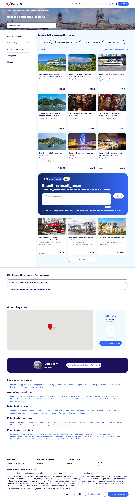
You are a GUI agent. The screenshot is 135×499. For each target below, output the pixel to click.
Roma (12, 422)
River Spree (29, 399)
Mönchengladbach (37, 385)
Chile (49, 411)
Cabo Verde (69, 411)
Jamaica (116, 411)
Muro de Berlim (16, 399)
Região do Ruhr (82, 385)
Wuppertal (23, 385)
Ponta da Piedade (16, 439)
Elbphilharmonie (95, 399)
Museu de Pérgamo (66, 399)
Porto (64, 422)
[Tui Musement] (15, 4)
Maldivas (44, 413)
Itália (108, 411)
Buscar (119, 196)
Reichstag (117, 399)
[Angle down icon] (25, 36)
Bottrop (94, 385)
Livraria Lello (99, 437)
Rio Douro (88, 437)
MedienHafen (51, 396)
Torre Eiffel (79, 434)
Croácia (100, 411)
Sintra (41, 425)
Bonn (42, 387)
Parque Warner (16, 437)
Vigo (48, 425)
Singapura (72, 413)
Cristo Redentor (114, 437)
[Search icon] (72, 4)
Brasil (32, 411)
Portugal (62, 413)
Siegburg (33, 387)
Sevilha (119, 422)
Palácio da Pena (45, 434)
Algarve (91, 422)
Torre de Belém (77, 439)
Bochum (13, 387)
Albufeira (110, 422)
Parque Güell (15, 434)
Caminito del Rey (29, 434)
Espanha (91, 411)
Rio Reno (47, 10)
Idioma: (100, 463)
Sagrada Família (62, 439)
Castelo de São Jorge (103, 434)
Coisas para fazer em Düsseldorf (33, 10)
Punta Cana (24, 425)
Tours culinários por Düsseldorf (70, 396)
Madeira (13, 425)
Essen (71, 385)
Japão (12, 413)
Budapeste (73, 422)
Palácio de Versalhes (44, 437)
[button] (45, 42)
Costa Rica (58, 411)
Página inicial (11, 10)
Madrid (31, 422)
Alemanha (19, 10)
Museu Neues (81, 399)
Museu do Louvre (47, 439)
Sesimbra (65, 425)
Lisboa (55, 422)
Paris (48, 422)
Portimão (100, 422)
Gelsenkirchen (114, 385)
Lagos (34, 425)
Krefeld (13, 385)
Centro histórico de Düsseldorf (31, 396)
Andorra (13, 411)
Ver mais (82, 260)
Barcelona (21, 422)
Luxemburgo (22, 413)
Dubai (82, 422)
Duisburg (50, 385)
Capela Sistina (32, 439)
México (53, 413)
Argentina (23, 411)
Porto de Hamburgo (17, 401)
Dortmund (23, 387)
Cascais (56, 425)
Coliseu (89, 434)
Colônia (103, 385)
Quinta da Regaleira (73, 437)
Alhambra (59, 437)
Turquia (82, 413)
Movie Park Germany (93, 396)
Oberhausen (61, 385)
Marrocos (34, 413)
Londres (40, 422)
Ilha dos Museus (110, 396)
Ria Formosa (29, 437)
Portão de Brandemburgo (46, 399)
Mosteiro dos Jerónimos (63, 434)
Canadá (40, 411)
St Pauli (107, 399)
